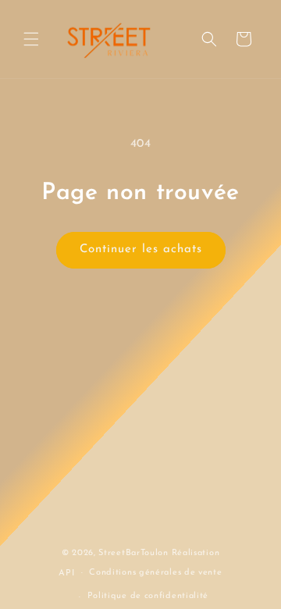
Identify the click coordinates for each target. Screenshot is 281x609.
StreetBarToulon (133, 553)
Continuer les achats (141, 249)
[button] (31, 39)
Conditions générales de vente (155, 572)
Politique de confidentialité (148, 596)
